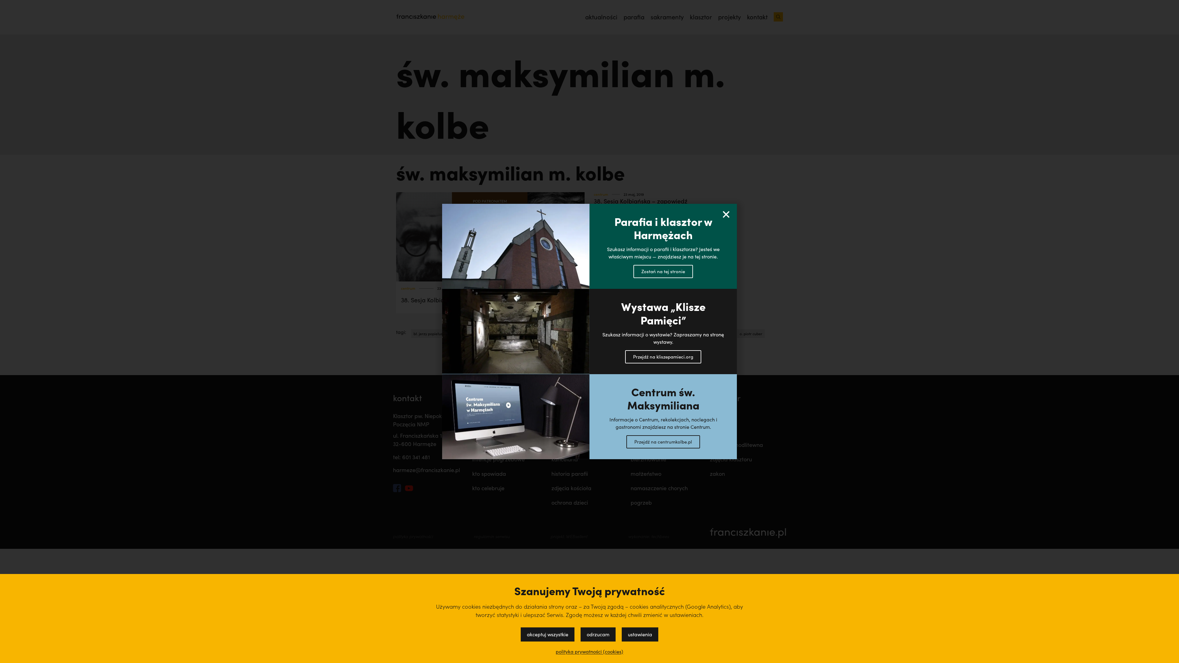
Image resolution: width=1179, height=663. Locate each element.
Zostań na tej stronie (663, 271)
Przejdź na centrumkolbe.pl (663, 442)
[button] (726, 214)
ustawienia (640, 634)
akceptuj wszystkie (547, 634)
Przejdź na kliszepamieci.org (663, 357)
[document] (589, 331)
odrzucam (598, 634)
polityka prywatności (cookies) (589, 651)
